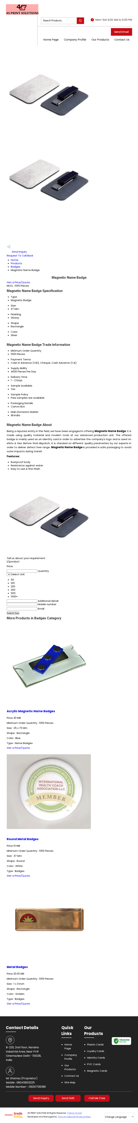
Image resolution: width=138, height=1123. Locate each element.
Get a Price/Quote (18, 282)
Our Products (100, 40)
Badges (15, 266)
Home (14, 260)
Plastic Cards (95, 1044)
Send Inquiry (19, 251)
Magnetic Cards (97, 1071)
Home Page (51, 40)
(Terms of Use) (74, 1113)
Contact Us (121, 40)
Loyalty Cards (95, 1051)
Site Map (69, 1082)
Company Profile (75, 40)
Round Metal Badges (23, 839)
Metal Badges (17, 967)
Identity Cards (96, 1057)
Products (16, 263)
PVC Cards (94, 1064)
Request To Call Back (20, 255)
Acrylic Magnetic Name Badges (31, 711)
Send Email (121, 32)
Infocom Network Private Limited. (74, 1116)
